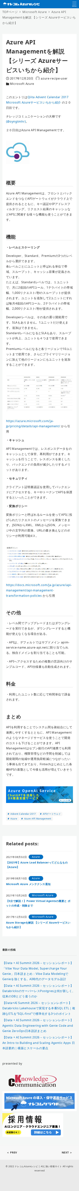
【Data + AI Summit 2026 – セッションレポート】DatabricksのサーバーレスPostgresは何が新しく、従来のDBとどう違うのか (38, 991)
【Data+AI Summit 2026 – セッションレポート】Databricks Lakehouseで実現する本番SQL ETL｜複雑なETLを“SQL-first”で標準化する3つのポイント (38, 1008)
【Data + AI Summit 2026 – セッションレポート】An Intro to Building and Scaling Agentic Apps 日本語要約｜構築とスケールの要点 (38, 1042)
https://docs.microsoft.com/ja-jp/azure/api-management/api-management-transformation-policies (39, 590)
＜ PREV (12, 1152)
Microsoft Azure (22, 84)
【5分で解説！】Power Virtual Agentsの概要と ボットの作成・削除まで (38, 903)
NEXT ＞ (67, 1152)
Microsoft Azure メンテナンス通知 (28, 884)
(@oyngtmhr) (16, 121)
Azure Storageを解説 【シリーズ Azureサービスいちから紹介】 (38, 925)
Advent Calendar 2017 (23, 813)
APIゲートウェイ (51, 813)
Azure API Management (37, 818)
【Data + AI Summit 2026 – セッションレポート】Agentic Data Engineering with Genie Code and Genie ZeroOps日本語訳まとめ (38, 1025)
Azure (13, 818)
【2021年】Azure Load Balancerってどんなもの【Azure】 (37, 865)
